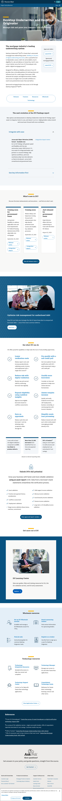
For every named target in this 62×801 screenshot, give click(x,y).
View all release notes (30, 261)
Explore (16, 591)
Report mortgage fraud (38, 788)
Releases (16, 97)
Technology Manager (48, 665)
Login (58, 1)
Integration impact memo (42, 139)
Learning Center (36, 783)
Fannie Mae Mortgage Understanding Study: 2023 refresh (32, 731)
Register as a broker (47, 637)
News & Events (36, 786)
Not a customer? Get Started (7, 783)
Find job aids (18, 637)
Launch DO (48, 65)
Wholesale (45, 97)
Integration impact (12, 249)
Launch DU (48, 54)
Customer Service (37, 779)
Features (25, 97)
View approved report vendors (30, 517)
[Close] (59, 791)
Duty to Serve (50, 783)
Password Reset (5, 781)
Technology (31, 100)
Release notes (11, 244)
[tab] (31, 132)
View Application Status (30, 703)
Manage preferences (15, 798)
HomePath (49, 786)
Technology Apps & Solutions (23, 781)
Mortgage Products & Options (23, 779)
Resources (35, 97)
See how (11, 327)
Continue (27, 798)
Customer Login (4, 779)
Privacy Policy (5, 795)
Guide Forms (36, 781)
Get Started (30, 767)
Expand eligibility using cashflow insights (22, 395)
